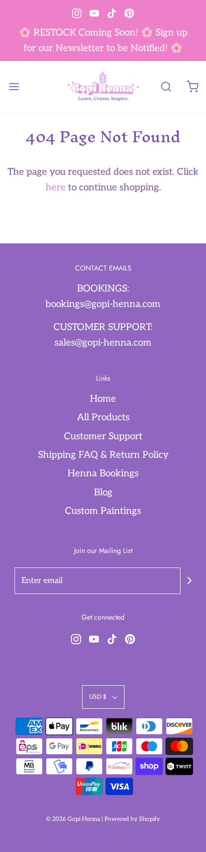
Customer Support (103, 436)
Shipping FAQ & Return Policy (103, 455)
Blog (103, 492)
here (56, 187)
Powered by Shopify (132, 819)
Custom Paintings (103, 511)
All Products (103, 417)
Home (103, 399)
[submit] (189, 580)
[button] (103, 697)
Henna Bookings (103, 473)
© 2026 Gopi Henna (73, 819)
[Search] (166, 87)
